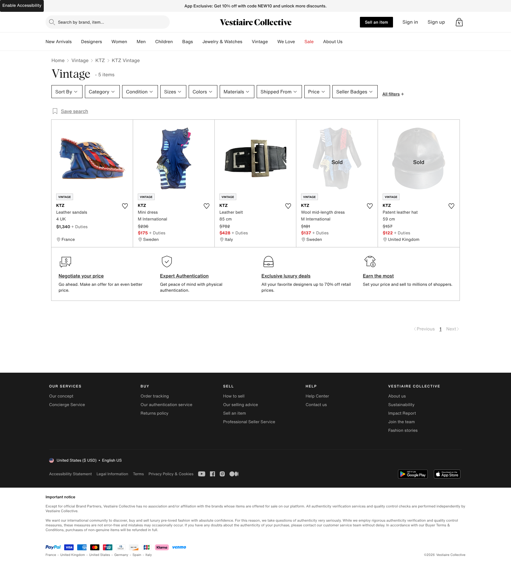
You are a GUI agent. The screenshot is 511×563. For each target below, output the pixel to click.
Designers (91, 41)
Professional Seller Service (249, 422)
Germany (121, 555)
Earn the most (378, 275)
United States (99, 555)
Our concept (61, 396)
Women (119, 41)
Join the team (401, 422)
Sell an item (376, 22)
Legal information (112, 474)
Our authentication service (166, 405)
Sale (309, 41)
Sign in (410, 22)
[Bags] (197, 41)
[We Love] (299, 41)
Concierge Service (67, 405)
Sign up (436, 22)
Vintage (260, 41)
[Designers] (106, 41)
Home (57, 60)
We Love (286, 41)
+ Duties (79, 226)
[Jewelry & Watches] (247, 41)
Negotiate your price (81, 275)
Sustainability (401, 405)
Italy (148, 555)
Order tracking (154, 396)
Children (164, 41)
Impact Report (402, 413)
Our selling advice (240, 405)
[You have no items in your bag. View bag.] (459, 22)
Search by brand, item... (81, 22)
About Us (332, 41)
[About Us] (347, 41)
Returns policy (154, 413)
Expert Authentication (184, 275)
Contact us (316, 405)
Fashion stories (403, 430)
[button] (459, 22)
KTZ (100, 60)
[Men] (150, 41)
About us (397, 396)
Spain (136, 555)
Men (141, 41)
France (51, 555)
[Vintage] (272, 41)
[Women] (132, 41)
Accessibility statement (70, 474)
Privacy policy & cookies (170, 474)
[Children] (177, 41)
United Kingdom (72, 555)
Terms (138, 474)
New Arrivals (59, 41)
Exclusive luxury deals (286, 275)
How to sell (233, 396)
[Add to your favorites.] (124, 206)
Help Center (317, 396)
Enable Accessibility (21, 5)
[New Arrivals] (76, 41)
